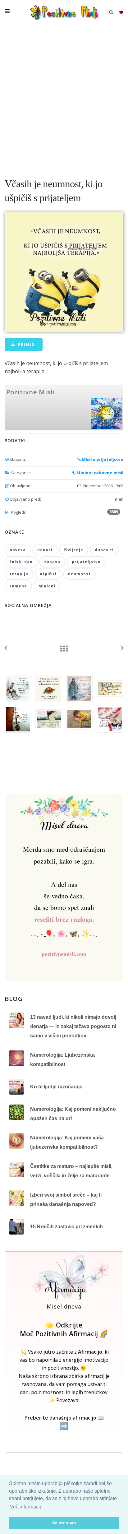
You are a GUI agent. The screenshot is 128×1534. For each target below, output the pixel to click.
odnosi (45, 550)
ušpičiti (48, 574)
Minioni (47, 586)
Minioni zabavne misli (99, 472)
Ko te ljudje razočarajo (56, 1086)
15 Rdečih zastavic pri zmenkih (66, 1226)
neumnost (79, 574)
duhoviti (104, 550)
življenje (73, 550)
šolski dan (21, 561)
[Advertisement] (64, 98)
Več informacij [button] (25, 1506)
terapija (19, 574)
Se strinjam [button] (64, 1522)
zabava (52, 561)
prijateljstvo (86, 561)
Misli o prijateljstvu (102, 459)
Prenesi (26, 344)
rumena (18, 586)
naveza (18, 550)
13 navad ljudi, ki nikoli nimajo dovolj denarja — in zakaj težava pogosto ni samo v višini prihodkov (73, 1026)
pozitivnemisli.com (64, 954)
